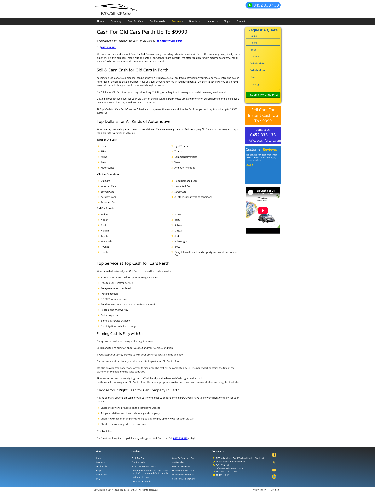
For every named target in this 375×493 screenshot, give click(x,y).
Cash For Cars (135, 21)
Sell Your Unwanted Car (183, 474)
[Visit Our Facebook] (274, 455)
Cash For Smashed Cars (183, 458)
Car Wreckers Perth (141, 481)
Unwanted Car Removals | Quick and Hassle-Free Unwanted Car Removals (150, 472)
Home (100, 21)
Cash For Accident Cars (183, 478)
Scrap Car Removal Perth (144, 466)
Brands (193, 21)
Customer (261, 149)
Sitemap (275, 489)
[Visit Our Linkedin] (274, 476)
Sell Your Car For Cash (183, 470)
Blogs (227, 21)
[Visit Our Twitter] (274, 463)
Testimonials (102, 466)
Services (176, 21)
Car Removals (157, 21)
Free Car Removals (181, 466)
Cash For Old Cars (140, 477)
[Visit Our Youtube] (274, 470)
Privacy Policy (259, 489)
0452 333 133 (266, 5)
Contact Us (242, 21)
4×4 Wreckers (178, 462)
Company (116, 21)
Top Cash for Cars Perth (169, 40)
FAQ (98, 478)
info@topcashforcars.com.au (263, 140)
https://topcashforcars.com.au (231, 461)
